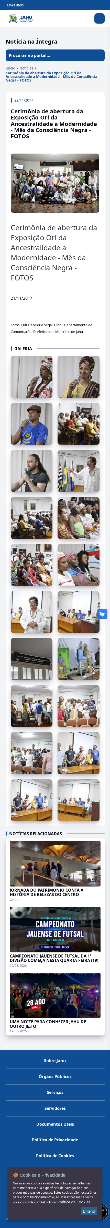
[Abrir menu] (99, 18)
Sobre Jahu (55, 1060)
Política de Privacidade (55, 1140)
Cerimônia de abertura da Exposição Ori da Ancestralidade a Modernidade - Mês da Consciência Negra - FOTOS (51, 77)
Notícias (26, 68)
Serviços (55, 1092)
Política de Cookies (55, 1156)
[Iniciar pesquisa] (99, 55)
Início (10, 68)
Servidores (55, 1108)
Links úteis (15, 5)
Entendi (89, 1211)
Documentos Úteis (55, 1124)
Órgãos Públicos (55, 1076)
